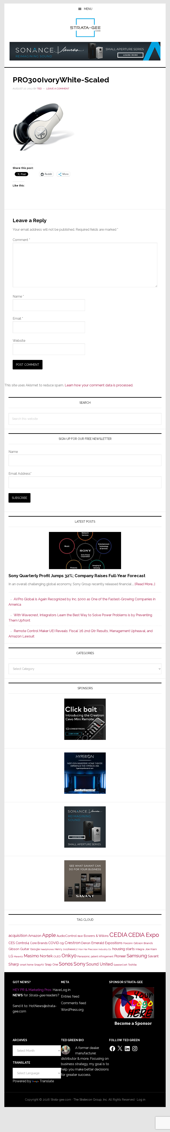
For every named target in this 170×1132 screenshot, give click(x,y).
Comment (21, 240)
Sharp (13, 964)
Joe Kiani (151, 949)
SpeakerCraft (120, 965)
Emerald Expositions (107, 943)
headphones (47, 949)
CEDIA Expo (143, 934)
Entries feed (70, 996)
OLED (57, 956)
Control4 (22, 943)
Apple (49, 935)
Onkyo (69, 956)
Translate (47, 1081)
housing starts (123, 949)
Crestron (72, 943)
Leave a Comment (57, 88)
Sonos (66, 964)
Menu (88, 9)
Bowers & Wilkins (96, 935)
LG (10, 956)
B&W (80, 936)
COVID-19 (56, 943)
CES (11, 943)
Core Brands (38, 943)
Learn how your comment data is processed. (99, 385)
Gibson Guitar (18, 949)
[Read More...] (145, 584)
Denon (85, 943)
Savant (153, 956)
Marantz (18, 956)
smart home (26, 964)
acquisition (17, 935)
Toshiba (132, 964)
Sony (79, 964)
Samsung (137, 955)
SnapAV (39, 964)
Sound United (99, 964)
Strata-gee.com (85, 27)
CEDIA (118, 934)
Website (19, 341)
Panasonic (83, 956)
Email (18, 318)
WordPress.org (72, 1010)
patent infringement (102, 956)
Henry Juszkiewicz (66, 949)
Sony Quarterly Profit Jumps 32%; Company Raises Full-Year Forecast (76, 575)
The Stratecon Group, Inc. (90, 1099)
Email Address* (20, 474)
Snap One (51, 964)
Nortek (46, 956)
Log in (65, 990)
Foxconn (128, 943)
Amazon (34, 936)
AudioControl (67, 936)
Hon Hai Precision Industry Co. (95, 949)
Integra (140, 949)
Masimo (31, 955)
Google (35, 949)
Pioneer (120, 956)
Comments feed (73, 1003)
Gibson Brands (143, 943)
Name (18, 296)
